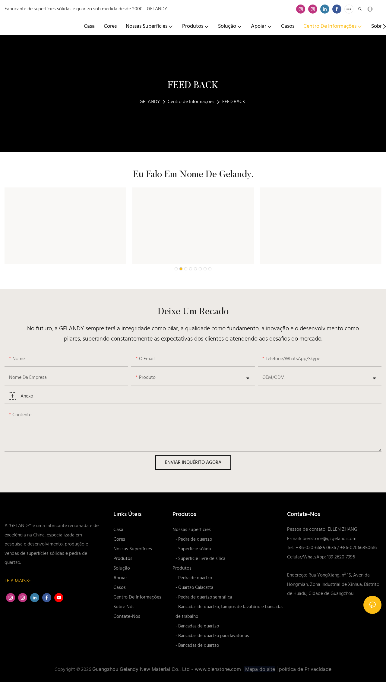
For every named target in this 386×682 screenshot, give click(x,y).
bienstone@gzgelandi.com (329, 539)
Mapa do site (259, 669)
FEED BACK (233, 102)
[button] (384, 26)
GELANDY (150, 102)
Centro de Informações (191, 102)
